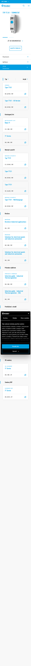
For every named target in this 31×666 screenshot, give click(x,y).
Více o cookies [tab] (25, 318)
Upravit (14, 351)
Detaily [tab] (15, 318)
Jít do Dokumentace (14, 41)
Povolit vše (15, 346)
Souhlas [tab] (5, 318)
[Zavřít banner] (28, 313)
